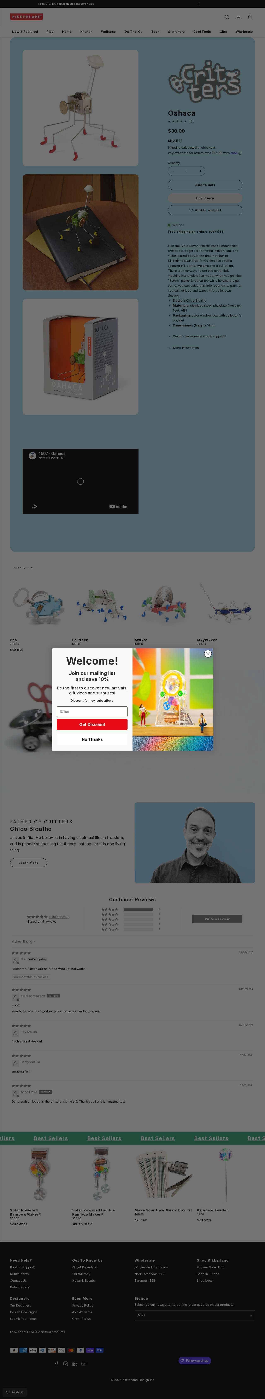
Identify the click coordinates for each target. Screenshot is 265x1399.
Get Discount (92, 724)
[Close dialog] (208, 653)
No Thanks (92, 739)
